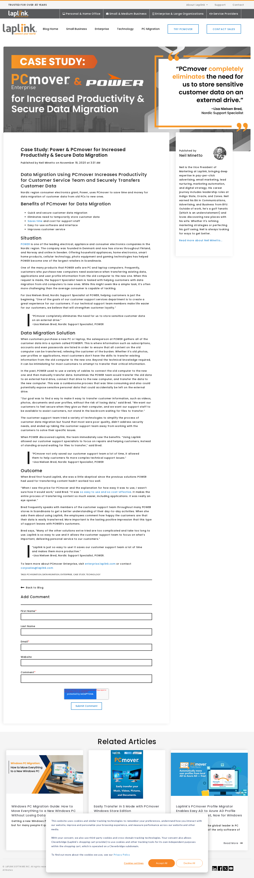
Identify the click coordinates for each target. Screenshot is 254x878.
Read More (231, 843)
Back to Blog (34, 587)
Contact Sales (224, 29)
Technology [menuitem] (125, 29)
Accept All (161, 863)
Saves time (35, 221)
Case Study (79, 574)
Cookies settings (134, 863)
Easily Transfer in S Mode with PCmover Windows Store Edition (126, 808)
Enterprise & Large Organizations (179, 14)
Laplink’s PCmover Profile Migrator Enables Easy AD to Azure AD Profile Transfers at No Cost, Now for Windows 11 (209, 813)
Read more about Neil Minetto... (200, 240)
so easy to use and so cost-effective (105, 492)
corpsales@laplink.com (37, 568)
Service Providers (225, 14)
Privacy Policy (122, 854)
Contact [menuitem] (238, 5)
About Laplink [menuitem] (195, 5)
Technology (93, 574)
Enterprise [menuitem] (102, 29)
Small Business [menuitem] (76, 29)
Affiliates (8, 870)
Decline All (189, 863)
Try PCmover (183, 29)
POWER (25, 244)
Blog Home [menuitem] (50, 29)
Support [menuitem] (220, 5)
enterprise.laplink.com (100, 563)
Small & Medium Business (128, 14)
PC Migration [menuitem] (151, 29)
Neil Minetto (47, 162)
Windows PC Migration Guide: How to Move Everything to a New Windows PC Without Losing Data (43, 810)
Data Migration (50, 574)
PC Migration (34, 574)
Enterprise (66, 574)
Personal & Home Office (83, 14)
